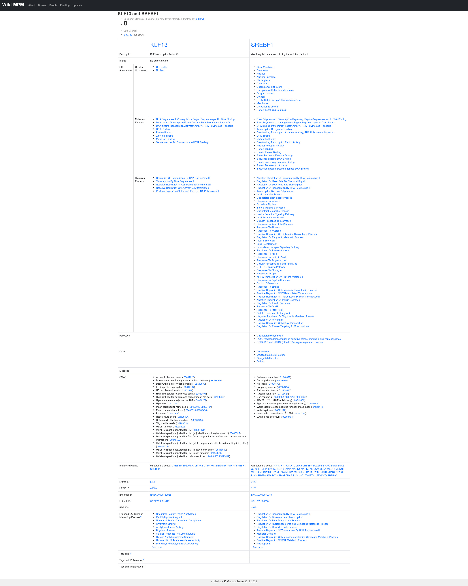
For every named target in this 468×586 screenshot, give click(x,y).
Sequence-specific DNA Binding (274, 158)
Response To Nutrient (268, 201)
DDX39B (317, 465)
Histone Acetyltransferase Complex (175, 537)
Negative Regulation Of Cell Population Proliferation (183, 184)
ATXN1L (290, 465)
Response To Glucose (268, 227)
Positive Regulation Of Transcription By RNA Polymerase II (187, 191)
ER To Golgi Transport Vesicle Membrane (279, 100)
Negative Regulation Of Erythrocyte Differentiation (182, 187)
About (31, 5)
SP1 (293, 475)
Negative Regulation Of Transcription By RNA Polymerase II (288, 178)
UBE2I (318, 475)
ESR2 (341, 465)
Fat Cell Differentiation (268, 283)
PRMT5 (262, 475)
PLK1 (254, 475)
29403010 (195, 406)
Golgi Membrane (265, 67)
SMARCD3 (284, 475)
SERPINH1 (222, 465)
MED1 (323, 468)
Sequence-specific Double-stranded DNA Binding (182, 142)
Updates (77, 5)
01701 (254, 488)
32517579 (200, 383)
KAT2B (194, 465)
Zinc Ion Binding (164, 135)
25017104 (189, 387)
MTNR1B (322, 472)
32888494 (201, 393)
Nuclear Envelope (266, 77)
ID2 (270, 468)
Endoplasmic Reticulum (269, 86)
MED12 (331, 468)
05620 (153, 488)
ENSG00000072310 (261, 494)
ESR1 (334, 465)
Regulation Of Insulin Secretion (273, 303)
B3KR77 (255, 501)
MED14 (255, 472)
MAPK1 (296, 468)
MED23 (272, 472)
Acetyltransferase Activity (170, 527)
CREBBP (177, 465)
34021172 (201, 400)
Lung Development (267, 243)
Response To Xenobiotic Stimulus (275, 224)
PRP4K (211, 465)
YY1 (324, 475)
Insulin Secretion (266, 240)
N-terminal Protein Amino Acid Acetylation (178, 520)
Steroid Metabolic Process (271, 207)
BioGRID (128, 34)
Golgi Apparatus (265, 93)
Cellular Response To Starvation (274, 220)
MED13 (340, 468)
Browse (42, 5)
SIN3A (231, 465)
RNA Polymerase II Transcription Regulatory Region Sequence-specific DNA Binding (301, 119)
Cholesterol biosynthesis (270, 335)
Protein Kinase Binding (269, 152)
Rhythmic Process (166, 530)
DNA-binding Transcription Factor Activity (279, 142)
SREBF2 (155, 468)
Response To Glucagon (269, 270)
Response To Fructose (269, 230)
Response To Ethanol (268, 286)
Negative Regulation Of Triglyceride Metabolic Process (286, 316)
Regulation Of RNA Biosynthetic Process (278, 520)
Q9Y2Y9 (154, 501)
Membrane (262, 103)
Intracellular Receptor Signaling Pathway (278, 247)
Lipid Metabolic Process (269, 194)
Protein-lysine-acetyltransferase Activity (177, 543)
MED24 (281, 472)
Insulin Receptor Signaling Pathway (275, 214)
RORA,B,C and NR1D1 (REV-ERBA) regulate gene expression (290, 342)
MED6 (306, 472)
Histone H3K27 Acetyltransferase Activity (178, 540)
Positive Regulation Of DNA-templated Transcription (284, 293)
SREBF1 (262, 44)
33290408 (313, 403)
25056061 (279, 397)
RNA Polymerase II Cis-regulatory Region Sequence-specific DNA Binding (195, 119)
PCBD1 (202, 465)
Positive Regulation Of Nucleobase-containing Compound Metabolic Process (297, 537)
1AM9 (254, 507)
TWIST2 (309, 475)
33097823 (189, 377)
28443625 (235, 433)
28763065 (216, 380)
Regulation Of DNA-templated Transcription (279, 184)
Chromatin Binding (266, 139)
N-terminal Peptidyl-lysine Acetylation (176, 514)
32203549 (187, 390)
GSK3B (255, 468)
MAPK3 (305, 468)
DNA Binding (163, 129)
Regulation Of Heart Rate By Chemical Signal (281, 181)
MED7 (313, 472)
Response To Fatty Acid (269, 309)
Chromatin (161, 67)
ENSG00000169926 (160, 494)
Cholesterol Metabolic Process (273, 211)
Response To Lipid (266, 273)
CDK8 (299, 465)
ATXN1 (281, 465)
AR (275, 465)
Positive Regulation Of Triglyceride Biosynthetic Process (287, 234)
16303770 (199, 18)
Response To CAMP (267, 306)
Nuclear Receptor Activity (270, 145)
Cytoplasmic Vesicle (267, 106)
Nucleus (160, 70)
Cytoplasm (262, 83)
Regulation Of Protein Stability (273, 250)
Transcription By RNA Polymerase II (175, 181)
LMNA (288, 468)
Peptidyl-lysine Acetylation (170, 517)
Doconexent (263, 351)
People (53, 5)
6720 (253, 481)
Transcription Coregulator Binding (274, 129)
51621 (153, 481)
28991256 (290, 397)
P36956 (265, 501)
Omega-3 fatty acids (267, 358)
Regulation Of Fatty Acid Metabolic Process (280, 237)
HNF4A (263, 468)
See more (157, 547)
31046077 (285, 377)
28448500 (175, 439)
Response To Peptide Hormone (273, 280)
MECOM (314, 468)
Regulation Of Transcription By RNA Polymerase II (183, 178)
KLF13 (159, 44)
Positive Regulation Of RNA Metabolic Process (282, 540)
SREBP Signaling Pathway (271, 267)
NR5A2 (339, 472)
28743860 (299, 400)
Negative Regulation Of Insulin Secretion (278, 300)
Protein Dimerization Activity (272, 165)
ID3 (274, 468)
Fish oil (261, 361)
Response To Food (267, 253)
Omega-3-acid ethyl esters (271, 354)
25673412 (224, 456)
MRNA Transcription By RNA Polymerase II (280, 276)
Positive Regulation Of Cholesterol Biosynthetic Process (287, 290)
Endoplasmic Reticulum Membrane (275, 90)
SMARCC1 (272, 475)
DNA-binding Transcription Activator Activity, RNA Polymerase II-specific (194, 125)
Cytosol (261, 96)
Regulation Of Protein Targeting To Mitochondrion (283, 326)
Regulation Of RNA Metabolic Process (277, 527)
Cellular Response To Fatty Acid (274, 313)
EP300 (186, 465)
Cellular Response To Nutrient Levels (175, 533)
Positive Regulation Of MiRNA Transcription (280, 323)
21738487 (285, 390)
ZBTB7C (332, 475)
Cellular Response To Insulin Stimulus (277, 263)
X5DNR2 (164, 501)
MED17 (263, 472)
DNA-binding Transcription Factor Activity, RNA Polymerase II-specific (193, 122)
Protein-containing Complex (271, 109)
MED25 (289, 472)
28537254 (173, 413)
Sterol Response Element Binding (274, 155)
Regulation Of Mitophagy (270, 319)
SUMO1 (300, 475)
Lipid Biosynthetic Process (271, 217)
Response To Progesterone (271, 260)
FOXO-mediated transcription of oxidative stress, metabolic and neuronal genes (299, 339)
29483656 (301, 397)
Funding (65, 5)
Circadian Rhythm (266, 204)
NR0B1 (331, 472)
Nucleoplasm (264, 80)
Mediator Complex (266, 533)
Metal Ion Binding (165, 139)
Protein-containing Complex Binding (276, 162)
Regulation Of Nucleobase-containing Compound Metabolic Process (293, 523)
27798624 (283, 393)
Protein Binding (164, 132)
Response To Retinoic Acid (271, 257)
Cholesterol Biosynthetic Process (274, 197)
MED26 (298, 472)
